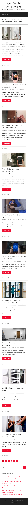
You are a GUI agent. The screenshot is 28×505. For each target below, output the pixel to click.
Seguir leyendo (6, 59)
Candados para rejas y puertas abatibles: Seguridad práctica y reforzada (13, 388)
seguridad (6, 65)
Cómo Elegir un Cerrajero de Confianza (12, 494)
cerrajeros (6, 236)
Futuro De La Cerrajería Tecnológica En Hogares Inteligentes (10, 171)
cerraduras (6, 148)
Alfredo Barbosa (21, 46)
